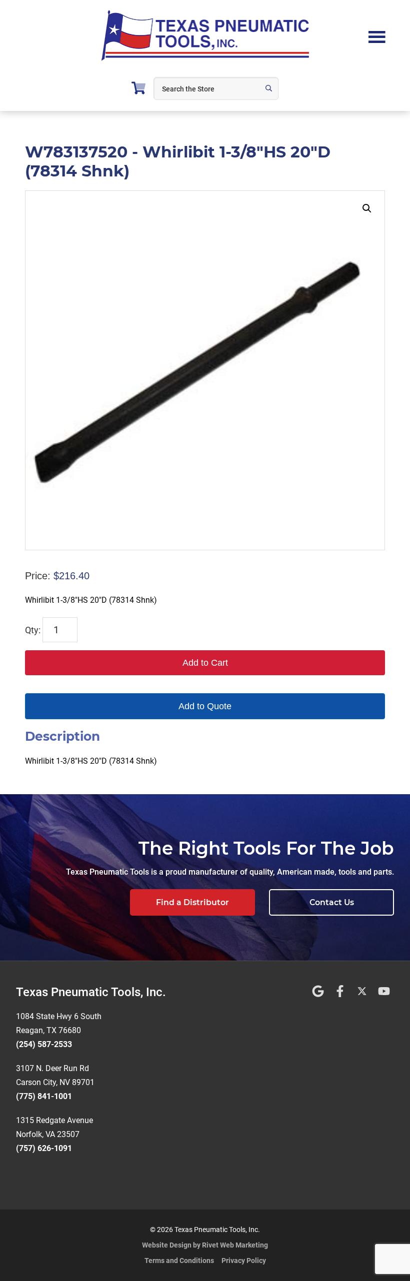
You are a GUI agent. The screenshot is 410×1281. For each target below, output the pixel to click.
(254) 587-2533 (44, 1044)
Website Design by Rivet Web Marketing (205, 1245)
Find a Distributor (192, 902)
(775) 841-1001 (44, 1096)
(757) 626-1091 (44, 1148)
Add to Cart (205, 663)
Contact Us (332, 902)
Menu (377, 36)
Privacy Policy (244, 1261)
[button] (367, 208)
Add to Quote (205, 706)
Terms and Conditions (179, 1261)
